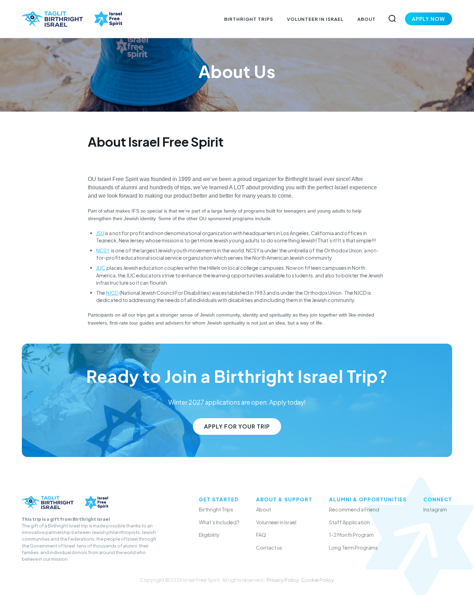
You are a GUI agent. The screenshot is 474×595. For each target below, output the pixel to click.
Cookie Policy (317, 580)
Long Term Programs (353, 547)
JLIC (100, 268)
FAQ (261, 535)
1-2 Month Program (351, 535)
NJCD (112, 293)
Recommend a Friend (354, 509)
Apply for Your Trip (237, 426)
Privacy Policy (283, 580)
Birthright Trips (248, 19)
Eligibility (209, 535)
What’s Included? (219, 522)
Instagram (435, 509)
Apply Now (428, 19)
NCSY (103, 250)
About (366, 19)
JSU (100, 233)
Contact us (269, 547)
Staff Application (349, 522)
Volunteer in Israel (315, 19)
